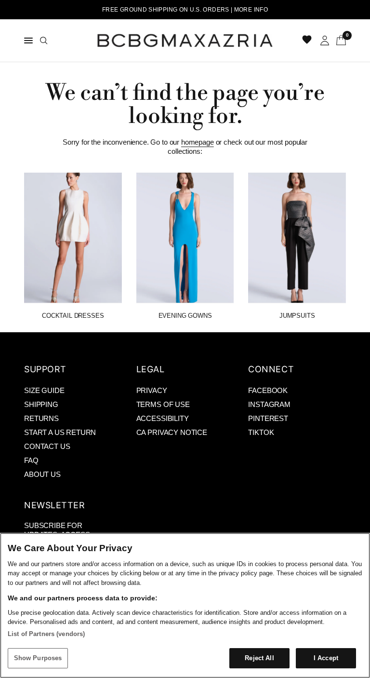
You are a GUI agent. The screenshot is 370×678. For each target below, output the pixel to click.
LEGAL (150, 369)
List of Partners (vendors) (46, 633)
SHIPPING (41, 404)
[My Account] (325, 40)
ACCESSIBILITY (162, 418)
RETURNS (41, 418)
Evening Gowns (185, 315)
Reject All (259, 658)
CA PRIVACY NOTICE (171, 432)
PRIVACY (151, 390)
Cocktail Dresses (73, 315)
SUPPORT (45, 369)
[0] (339, 40)
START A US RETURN (60, 432)
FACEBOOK (268, 390)
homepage (197, 142)
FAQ (31, 460)
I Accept (326, 658)
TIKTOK (261, 432)
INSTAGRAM (269, 404)
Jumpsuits (297, 315)
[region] (185, 605)
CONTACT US (47, 446)
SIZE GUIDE (44, 390)
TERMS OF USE (163, 404)
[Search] (44, 40)
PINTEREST (268, 418)
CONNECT (271, 369)
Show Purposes (38, 658)
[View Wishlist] (308, 40)
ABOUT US (42, 474)
